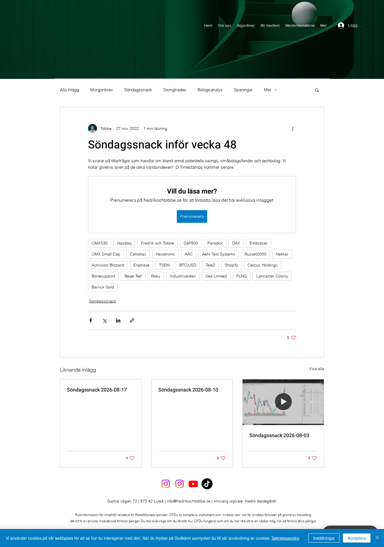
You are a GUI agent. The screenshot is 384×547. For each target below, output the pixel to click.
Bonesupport (103, 276)
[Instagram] (165, 483)
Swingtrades (174, 89)
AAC (189, 254)
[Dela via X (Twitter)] (104, 320)
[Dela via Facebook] (90, 320)
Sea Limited (216, 276)
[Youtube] (193, 483)
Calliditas (138, 254)
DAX (236, 243)
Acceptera (357, 538)
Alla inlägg (69, 89)
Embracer (259, 243)
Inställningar (324, 538)
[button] (317, 90)
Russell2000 (255, 254)
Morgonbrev (101, 89)
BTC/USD (187, 265)
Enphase (142, 265)
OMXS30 (100, 243)
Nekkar (282, 254)
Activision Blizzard (108, 265)
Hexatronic (165, 254)
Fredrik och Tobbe (157, 243)
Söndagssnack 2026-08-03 (279, 435)
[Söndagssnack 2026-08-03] (283, 402)
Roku (155, 276)
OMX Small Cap (106, 254)
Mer (267, 89)
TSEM (164, 265)
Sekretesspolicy (285, 538)
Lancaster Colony (272, 276)
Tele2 (210, 265)
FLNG (241, 276)
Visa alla (316, 368)
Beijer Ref (133, 276)
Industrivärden (183, 276)
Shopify (231, 265)
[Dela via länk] (132, 320)
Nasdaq (124, 243)
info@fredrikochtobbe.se (189, 501)
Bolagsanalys (210, 89)
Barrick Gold (103, 287)
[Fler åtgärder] (292, 128)
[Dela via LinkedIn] (118, 320)
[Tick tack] (207, 483)
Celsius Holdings (263, 265)
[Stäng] (377, 537)
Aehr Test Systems (218, 254)
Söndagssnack (138, 89)
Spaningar (243, 89)
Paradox (215, 243)
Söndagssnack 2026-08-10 (188, 390)
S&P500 (191, 243)
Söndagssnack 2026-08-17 (97, 390)
